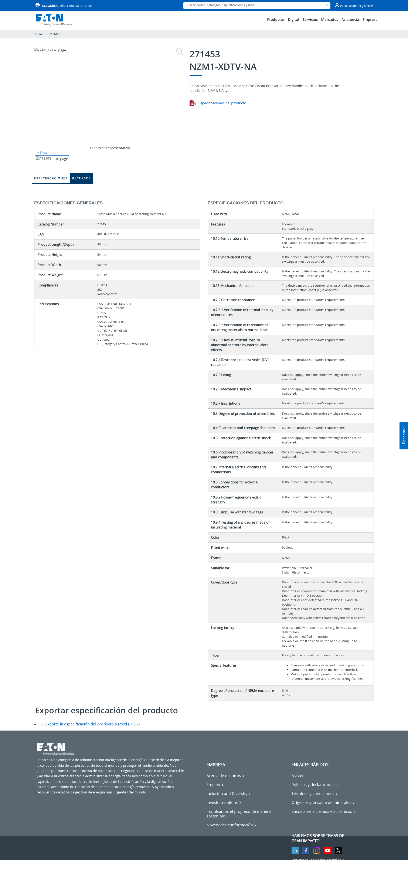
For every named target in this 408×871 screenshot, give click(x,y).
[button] (404, 435)
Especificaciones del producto (222, 103)
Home (39, 34)
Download (48, 152)
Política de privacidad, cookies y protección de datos (78, 864)
